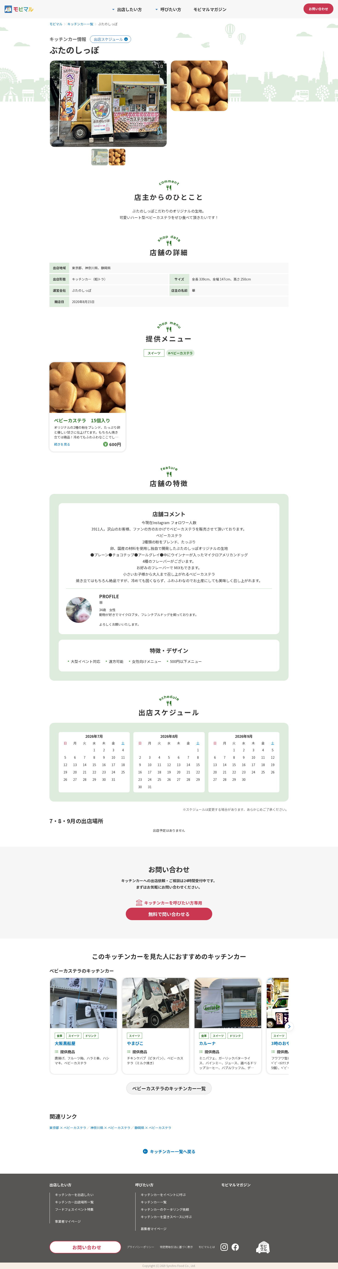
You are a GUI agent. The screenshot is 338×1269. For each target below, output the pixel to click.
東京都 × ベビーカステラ (67, 1127)
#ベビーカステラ (180, 353)
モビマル (55, 24)
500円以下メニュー (186, 661)
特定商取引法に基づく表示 (176, 1247)
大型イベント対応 (85, 661)
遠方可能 (116, 661)
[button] (289, 1026)
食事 (59, 1036)
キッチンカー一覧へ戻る (172, 1151)
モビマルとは (206, 1247)
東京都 (77, 267)
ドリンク (90, 1036)
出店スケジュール (108, 39)
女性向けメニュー (146, 661)
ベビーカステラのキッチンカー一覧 (169, 1088)
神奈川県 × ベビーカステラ (110, 1127)
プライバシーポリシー (140, 1247)
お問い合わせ (318, 8)
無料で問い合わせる (169, 914)
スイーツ (154, 353)
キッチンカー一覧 (80, 24)
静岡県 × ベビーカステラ (153, 1127)
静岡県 (106, 267)
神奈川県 (91, 267)
